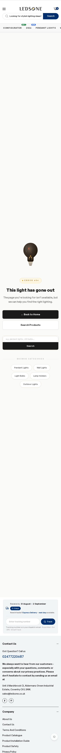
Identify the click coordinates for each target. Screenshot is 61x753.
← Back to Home (30, 314)
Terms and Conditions (14, 730)
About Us (7, 719)
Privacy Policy (9, 751)
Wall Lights (42, 367)
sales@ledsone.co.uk (13, 693)
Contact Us (8, 724)
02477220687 (13, 656)
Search (51, 16)
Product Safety (10, 746)
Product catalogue (12, 735)
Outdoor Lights (30, 384)
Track (49, 621)
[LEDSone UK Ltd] (30, 8)
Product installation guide (16, 740)
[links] (5, 700)
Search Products (30, 324)
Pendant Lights (21, 367)
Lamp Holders (39, 376)
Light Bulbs (20, 376)
